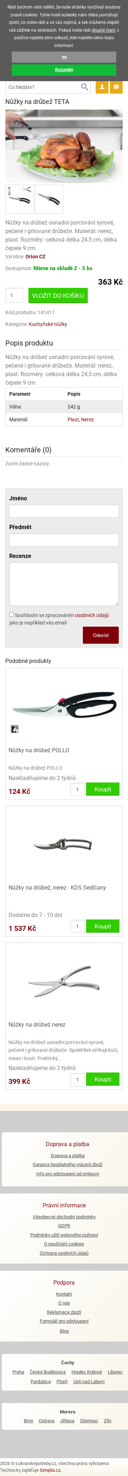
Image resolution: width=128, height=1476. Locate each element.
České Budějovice (48, 1372)
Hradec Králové (86, 1372)
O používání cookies (64, 1243)
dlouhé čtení (103, 30)
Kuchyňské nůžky (48, 324)
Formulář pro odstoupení (64, 1321)
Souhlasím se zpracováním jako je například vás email (59, 619)
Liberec (115, 1372)
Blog (64, 1331)
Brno (28, 1420)
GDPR (64, 1225)
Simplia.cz (50, 1470)
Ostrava (46, 1420)
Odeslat (101, 635)
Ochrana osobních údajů (64, 1253)
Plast (73, 419)
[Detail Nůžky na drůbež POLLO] (64, 706)
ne (64, 56)
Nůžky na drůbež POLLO (39, 750)
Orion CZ (36, 256)
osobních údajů (92, 615)
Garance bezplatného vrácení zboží (67, 1164)
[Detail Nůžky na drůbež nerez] (64, 980)
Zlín (107, 1420)
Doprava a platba (68, 1155)
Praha (18, 1372)
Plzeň (62, 1381)
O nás (64, 1303)
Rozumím (64, 69)
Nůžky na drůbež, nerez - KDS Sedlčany (57, 887)
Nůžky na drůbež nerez (37, 1024)
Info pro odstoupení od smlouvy (67, 1173)
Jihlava (67, 1420)
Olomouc (89, 1420)
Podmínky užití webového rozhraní (64, 1235)
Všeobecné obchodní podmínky (64, 1216)
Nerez (87, 419)
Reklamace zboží (64, 1312)
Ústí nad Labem (89, 1381)
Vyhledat (84, 87)
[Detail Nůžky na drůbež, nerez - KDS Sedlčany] (64, 843)
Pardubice (41, 1381)
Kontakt (64, 1294)
